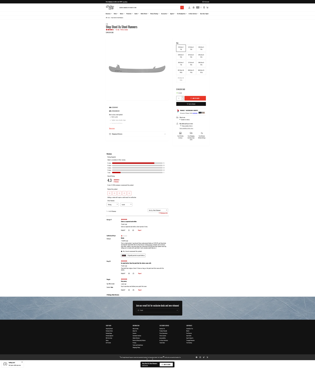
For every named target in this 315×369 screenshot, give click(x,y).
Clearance (108, 14)
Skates (121, 14)
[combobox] (151, 7)
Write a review (124, 29)
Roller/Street (144, 14)
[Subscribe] (177, 310)
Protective (128, 14)
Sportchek (188, 335)
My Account (206, 2)
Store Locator (162, 335)
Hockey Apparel (109, 335)
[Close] (22, 362)
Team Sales (162, 343)
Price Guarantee (163, 333)
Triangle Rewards (190, 340)
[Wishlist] (201, 8)
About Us (135, 331)
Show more (112, 128)
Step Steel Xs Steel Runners (117, 17)
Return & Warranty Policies (139, 340)
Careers (134, 333)
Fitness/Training (154, 14)
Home (108, 17)
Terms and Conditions (138, 345)
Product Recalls (163, 331)
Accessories (164, 14)
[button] (207, 7)
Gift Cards (108, 343)
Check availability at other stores (186, 128)
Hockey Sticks (109, 331)
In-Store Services (193, 14)
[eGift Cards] (193, 7)
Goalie (136, 14)
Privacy (134, 343)
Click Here (129, 2)
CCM (107, 24)
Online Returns (136, 338)
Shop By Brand (109, 328)
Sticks (115, 14)
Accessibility (162, 338)
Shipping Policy (136, 347)
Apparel (172, 14)
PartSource (189, 333)
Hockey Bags (109, 333)
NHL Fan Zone (109, 338)
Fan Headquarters (181, 14)
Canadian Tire (189, 328)
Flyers (107, 340)
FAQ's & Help (135, 328)
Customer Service (137, 335)
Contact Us (162, 328)
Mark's (187, 331)
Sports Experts (189, 338)
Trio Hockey (189, 343)
